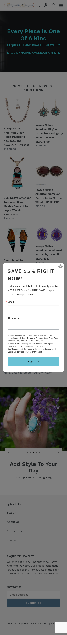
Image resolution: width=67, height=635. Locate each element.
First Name (14, 318)
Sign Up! (33, 361)
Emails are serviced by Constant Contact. (25, 351)
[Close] (60, 266)
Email (11, 302)
